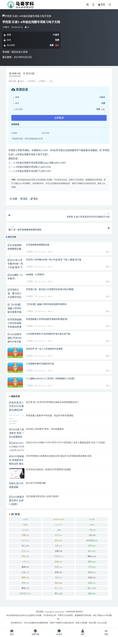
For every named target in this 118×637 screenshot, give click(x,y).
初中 (58, 541)
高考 (91, 594)
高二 (58, 594)
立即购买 (59, 118)
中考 (58, 535)
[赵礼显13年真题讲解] (16, 485)
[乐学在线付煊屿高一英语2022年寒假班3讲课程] (16, 473)
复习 (91, 551)
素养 (25, 578)
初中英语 (91, 541)
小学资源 (31, 81)
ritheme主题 (102, 623)
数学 (91, 562)
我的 (83, 634)
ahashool (58, 519)
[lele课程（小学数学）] (15, 277)
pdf (25, 530)
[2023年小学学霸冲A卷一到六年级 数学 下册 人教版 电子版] (15, 267)
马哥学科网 (70, 612)
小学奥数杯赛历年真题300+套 (40, 364)
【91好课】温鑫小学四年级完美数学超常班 (46, 304)
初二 (25, 546)
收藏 (14, 199)
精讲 (91, 572)
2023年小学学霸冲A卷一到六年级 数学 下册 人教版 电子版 (53, 260)
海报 (24, 199)
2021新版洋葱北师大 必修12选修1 (42, 496)
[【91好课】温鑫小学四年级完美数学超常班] (15, 310)
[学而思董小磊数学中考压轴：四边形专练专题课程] (16, 419)
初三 (25, 541)
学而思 (58, 556)
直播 (25, 572)
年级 (58, 562)
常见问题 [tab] (30, 74)
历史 (25, 551)
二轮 (91, 535)
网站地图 (39, 612)
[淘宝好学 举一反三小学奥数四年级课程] (15, 354)
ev (91, 519)
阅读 (91, 583)
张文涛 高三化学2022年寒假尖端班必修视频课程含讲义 (52, 402)
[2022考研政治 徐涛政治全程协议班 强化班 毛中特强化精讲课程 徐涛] (16, 464)
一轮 (91, 530)
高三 (92, 588)
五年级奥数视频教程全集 (37, 245)
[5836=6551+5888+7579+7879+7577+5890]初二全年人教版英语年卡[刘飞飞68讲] (65, 443)
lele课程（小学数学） (36, 275)
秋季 (58, 572)
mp (58, 525)
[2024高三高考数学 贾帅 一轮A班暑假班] (16, 433)
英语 (91, 578)
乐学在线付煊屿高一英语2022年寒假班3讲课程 (48, 470)
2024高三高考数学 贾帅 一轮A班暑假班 (45, 429)
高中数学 (25, 594)
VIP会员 (59, 634)
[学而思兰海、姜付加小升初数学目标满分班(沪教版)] (15, 295)
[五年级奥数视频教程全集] (15, 247)
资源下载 (35, 634)
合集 (58, 551)
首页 (22, 81)
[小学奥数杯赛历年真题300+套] (15, 368)
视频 (25, 583)
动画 (58, 546)
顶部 (106, 634)
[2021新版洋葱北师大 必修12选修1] (16, 500)
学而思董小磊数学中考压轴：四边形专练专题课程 (49, 416)
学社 (25, 556)
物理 (58, 567)
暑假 (25, 567)
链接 (35, 199)
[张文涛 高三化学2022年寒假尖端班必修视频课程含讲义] (16, 410)
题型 (25, 588)
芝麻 (58, 578)
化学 (91, 546)
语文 (58, 583)
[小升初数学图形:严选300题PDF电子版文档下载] (15, 340)
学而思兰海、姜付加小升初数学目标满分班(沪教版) (50, 289)
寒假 (92, 556)
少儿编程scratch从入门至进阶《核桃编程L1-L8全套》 (51, 379)
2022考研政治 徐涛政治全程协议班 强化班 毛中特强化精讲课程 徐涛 (58, 456)
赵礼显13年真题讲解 (36, 483)
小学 (25, 562)
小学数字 (5, 27)
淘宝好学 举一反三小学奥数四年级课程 (44, 349)
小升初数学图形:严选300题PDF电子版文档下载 (48, 334)
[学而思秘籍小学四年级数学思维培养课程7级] (15, 325)
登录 (103, 5)
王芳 (91, 567)
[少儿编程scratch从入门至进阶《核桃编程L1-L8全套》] (15, 383)
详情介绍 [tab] (16, 74)
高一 (58, 588)
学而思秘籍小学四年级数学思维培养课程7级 (46, 319)
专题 (25, 535)
